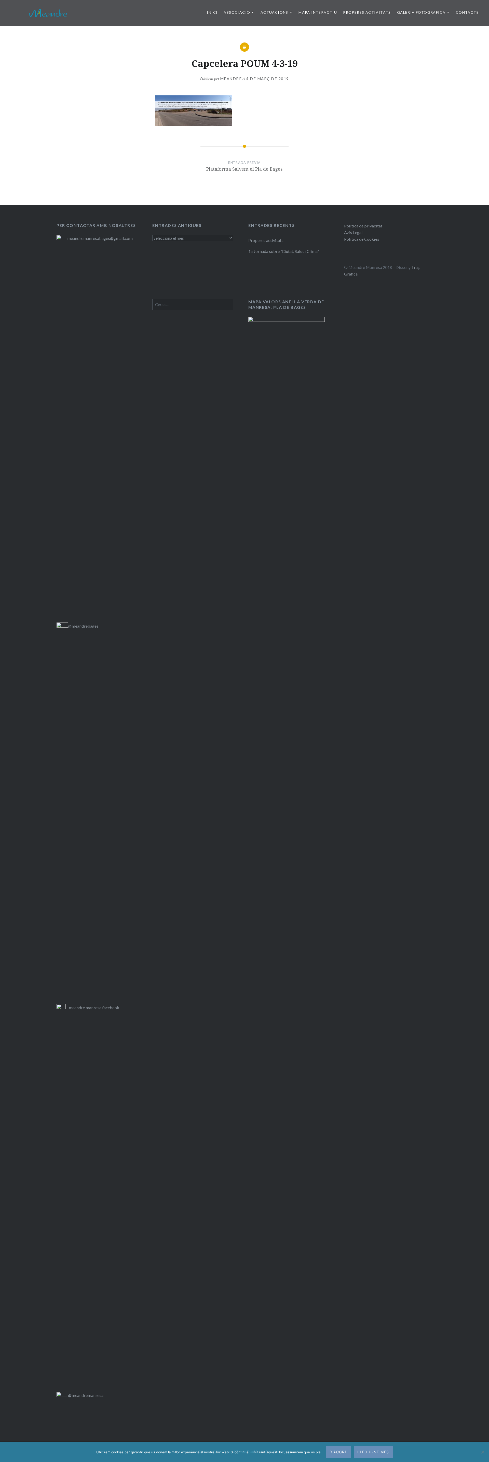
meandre (231, 78)
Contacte (467, 12)
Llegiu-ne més (373, 1452)
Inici (212, 12)
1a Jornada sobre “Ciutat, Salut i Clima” (283, 251)
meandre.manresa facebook (94, 1007)
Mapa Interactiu (317, 12)
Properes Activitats (367, 12)
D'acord (339, 1452)
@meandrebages (83, 626)
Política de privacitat (363, 225)
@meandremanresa (85, 1395)
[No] (482, 1452)
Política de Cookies (361, 239)
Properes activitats (265, 240)
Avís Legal (353, 232)
